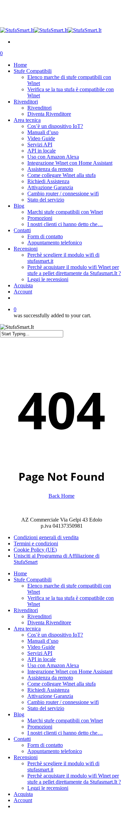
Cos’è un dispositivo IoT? (55, 635)
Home (20, 573)
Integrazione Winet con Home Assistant (69, 671)
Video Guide (41, 647)
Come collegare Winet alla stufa (61, 684)
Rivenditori (26, 610)
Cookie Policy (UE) (35, 550)
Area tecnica (27, 629)
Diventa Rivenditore (49, 622)
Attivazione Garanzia (50, 696)
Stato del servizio (45, 708)
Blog (19, 714)
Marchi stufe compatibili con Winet (65, 720)
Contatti (22, 739)
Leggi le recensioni (47, 788)
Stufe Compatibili (33, 579)
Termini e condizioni (36, 543)
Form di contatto (45, 745)
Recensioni (26, 757)
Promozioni (39, 727)
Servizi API (39, 653)
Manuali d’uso (42, 641)
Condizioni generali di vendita (46, 537)
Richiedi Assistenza (48, 690)
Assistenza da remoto (50, 678)
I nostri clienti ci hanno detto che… (65, 733)
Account (23, 800)
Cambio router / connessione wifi (63, 702)
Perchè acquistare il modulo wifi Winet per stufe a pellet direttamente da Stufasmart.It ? (74, 779)
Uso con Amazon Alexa (53, 665)
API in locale (41, 659)
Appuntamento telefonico (54, 751)
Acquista (23, 794)
